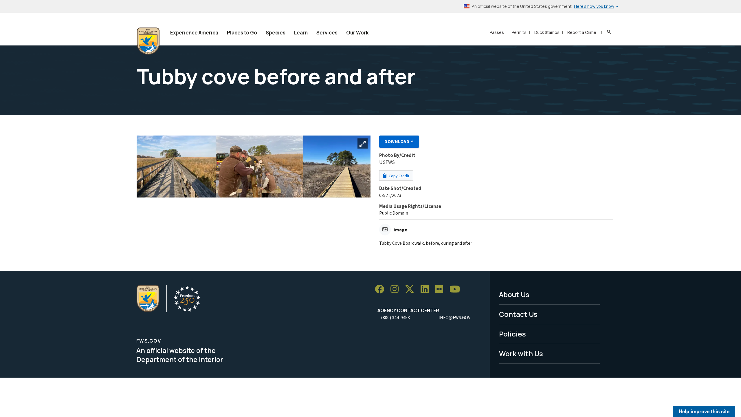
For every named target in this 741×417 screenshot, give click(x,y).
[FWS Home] (148, 41)
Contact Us (518, 314)
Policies (512, 334)
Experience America (194, 32)
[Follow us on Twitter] (411, 289)
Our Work (357, 32)
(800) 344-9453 (395, 317)
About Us (514, 294)
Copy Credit (398, 175)
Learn (301, 32)
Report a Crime (581, 32)
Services (327, 32)
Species (275, 32)
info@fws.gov (454, 317)
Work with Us (521, 353)
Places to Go (242, 32)
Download (397, 141)
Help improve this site (704, 411)
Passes (497, 32)
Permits (519, 32)
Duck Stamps (547, 32)
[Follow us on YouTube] (457, 289)
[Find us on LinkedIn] (427, 289)
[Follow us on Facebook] (381, 289)
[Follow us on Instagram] (396, 289)
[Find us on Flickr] (441, 289)
